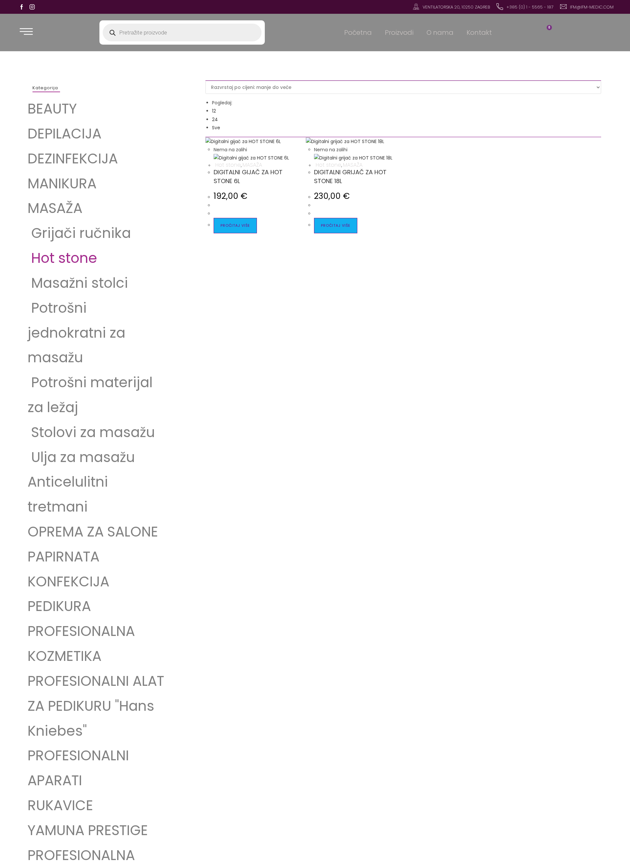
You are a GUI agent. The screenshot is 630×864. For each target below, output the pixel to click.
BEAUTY (52, 108)
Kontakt (479, 32)
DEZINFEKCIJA (73, 158)
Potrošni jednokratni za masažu (76, 333)
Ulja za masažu (81, 457)
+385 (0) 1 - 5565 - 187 (530, 7)
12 (214, 111)
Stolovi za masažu (93, 432)
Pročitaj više (235, 225)
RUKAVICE (60, 805)
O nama (440, 32)
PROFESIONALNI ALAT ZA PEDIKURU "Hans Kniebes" (96, 706)
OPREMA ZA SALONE (93, 531)
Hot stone (62, 258)
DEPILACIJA (64, 133)
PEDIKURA (59, 606)
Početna (358, 32)
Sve (216, 127)
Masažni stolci (78, 283)
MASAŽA (55, 208)
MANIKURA (62, 183)
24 (215, 119)
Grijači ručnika (79, 233)
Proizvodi (399, 32)
